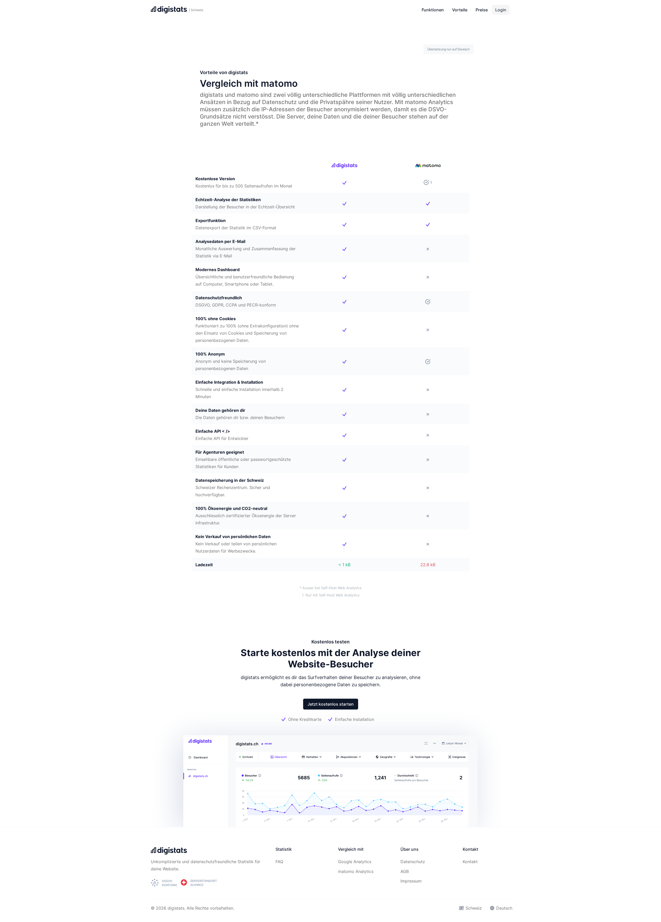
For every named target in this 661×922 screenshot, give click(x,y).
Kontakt (470, 861)
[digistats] (169, 852)
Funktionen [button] (433, 9)
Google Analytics (354, 861)
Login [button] (500, 9)
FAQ (279, 861)
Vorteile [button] (459, 9)
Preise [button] (482, 9)
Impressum (411, 881)
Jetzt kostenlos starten (331, 704)
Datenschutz (412, 861)
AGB (404, 871)
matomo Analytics (355, 871)
